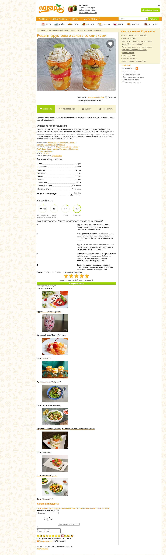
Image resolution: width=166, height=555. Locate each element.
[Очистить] (146, 18)
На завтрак (52, 142)
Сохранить (47, 109)
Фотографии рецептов (131, 74)
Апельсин (67, 147)
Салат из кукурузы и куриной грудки (137, 47)
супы (120, 24)
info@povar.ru (42, 548)
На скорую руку (51, 144)
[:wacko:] (41, 536)
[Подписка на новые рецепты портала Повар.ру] (136, 69)
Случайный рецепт (130, 72)
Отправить (61, 541)
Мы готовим (90, 19)
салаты (106, 24)
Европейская (57, 155)
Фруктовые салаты (87, 508)
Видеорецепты (59, 19)
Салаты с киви (43, 508)
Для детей (62, 142)
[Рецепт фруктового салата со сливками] (76, 64)
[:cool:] (59, 536)
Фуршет (40, 144)
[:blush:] (72, 536)
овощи (90, 24)
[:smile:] (65, 536)
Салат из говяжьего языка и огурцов (137, 41)
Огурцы (82, 7)
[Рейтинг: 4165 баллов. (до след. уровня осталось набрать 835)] (106, 97)
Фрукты (59, 147)
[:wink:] (38, 536)
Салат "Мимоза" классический (134, 35)
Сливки (49, 151)
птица (76, 24)
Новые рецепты (129, 68)
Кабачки (82, 10)
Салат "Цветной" (128, 55)
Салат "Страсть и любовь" (132, 44)
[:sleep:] (50, 536)
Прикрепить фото (46, 541)
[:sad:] (44, 536)
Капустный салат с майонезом (134, 50)
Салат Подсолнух (129, 38)
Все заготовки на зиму (88, 13)
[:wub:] (62, 535)
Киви (49, 149)
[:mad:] (68, 536)
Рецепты (43, 19)
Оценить (88, 109)
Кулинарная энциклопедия (133, 77)
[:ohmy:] (47, 536)
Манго (55, 149)
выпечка (136, 24)
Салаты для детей (102, 508)
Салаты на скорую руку (70, 508)
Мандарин (63, 149)
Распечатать (107, 109)
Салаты (46, 153)
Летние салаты (55, 508)
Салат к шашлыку (129, 58)
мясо (48, 24)
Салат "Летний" (128, 53)
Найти (154, 19)
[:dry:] (53, 536)
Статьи (75, 19)
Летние (62, 144)
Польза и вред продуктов (132, 82)
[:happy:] (56, 536)
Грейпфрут (41, 149)
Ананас (75, 147)
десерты (153, 24)
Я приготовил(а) (68, 109)
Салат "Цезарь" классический (134, 61)
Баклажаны (91, 10)
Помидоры (90, 7)
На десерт (71, 142)
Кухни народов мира (131, 79)
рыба (62, 24)
